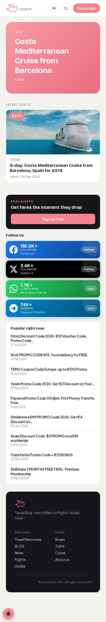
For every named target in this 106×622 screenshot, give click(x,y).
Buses (60, 539)
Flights (20, 559)
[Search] (65, 8)
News (19, 553)
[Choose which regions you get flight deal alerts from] (8, 613)
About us (62, 559)
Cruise (60, 553)
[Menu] (54, 8)
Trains (60, 546)
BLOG (19, 546)
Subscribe (86, 8)
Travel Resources (28, 539)
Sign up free (53, 219)
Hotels (20, 566)
